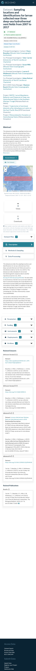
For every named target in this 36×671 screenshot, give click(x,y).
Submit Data (7, 663)
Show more (6, 153)
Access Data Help (9, 652)
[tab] (18, 244)
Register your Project (10, 665)
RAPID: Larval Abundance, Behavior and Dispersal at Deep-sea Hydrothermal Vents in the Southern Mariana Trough (16, 98)
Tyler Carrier (27, 58)
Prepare (6, 667)
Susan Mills (26, 65)
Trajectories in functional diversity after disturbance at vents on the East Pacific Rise (17, 108)
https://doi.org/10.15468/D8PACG (15, 392)
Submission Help (9, 669)
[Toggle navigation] (33, 2)
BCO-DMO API (8, 654)
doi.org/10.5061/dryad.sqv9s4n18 (13, 277)
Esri (18, 191)
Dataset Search (8, 648)
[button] (5, 168)
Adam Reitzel (27, 78)
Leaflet (9, 191)
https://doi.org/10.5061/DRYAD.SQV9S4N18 (18, 462)
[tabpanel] (18, 287)
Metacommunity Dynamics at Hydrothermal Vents (17, 116)
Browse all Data (9, 650)
